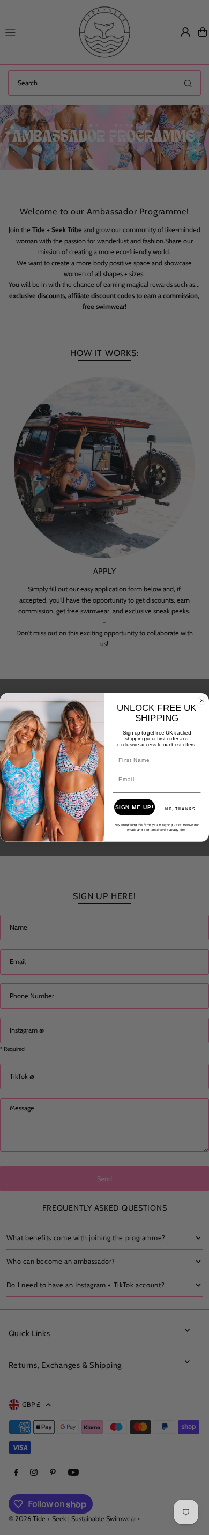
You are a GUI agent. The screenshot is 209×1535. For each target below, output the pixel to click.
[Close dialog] (202, 700)
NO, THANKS (180, 808)
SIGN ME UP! (134, 807)
